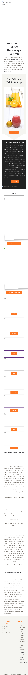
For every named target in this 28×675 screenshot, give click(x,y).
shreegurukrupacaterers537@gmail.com (22, 662)
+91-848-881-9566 (22, 658)
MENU (14, 193)
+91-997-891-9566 (22, 653)
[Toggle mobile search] (23, 3)
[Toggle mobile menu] (25, 3)
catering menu (14, 59)
